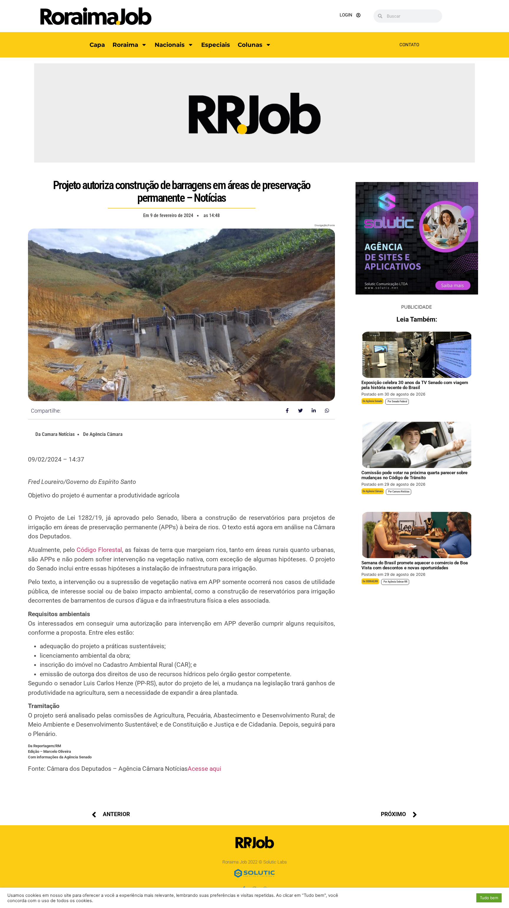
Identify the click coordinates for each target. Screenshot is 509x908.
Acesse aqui (204, 768)
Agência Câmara (374, 491)
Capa (97, 44)
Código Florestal (99, 549)
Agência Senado (374, 401)
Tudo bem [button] (489, 897)
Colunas (250, 44)
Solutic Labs (275, 862)
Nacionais (170, 44)
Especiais (215, 44)
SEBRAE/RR (372, 581)
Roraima (125, 44)
